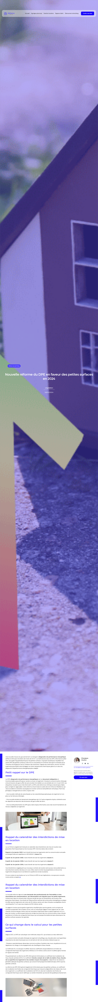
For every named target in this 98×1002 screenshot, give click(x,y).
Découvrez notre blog (71, 13)
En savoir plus (83, 777)
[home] (9, 13)
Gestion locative (49, 13)
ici (20, 877)
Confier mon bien (87, 13)
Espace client (59, 13)
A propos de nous (36, 13)
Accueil (27, 13)
